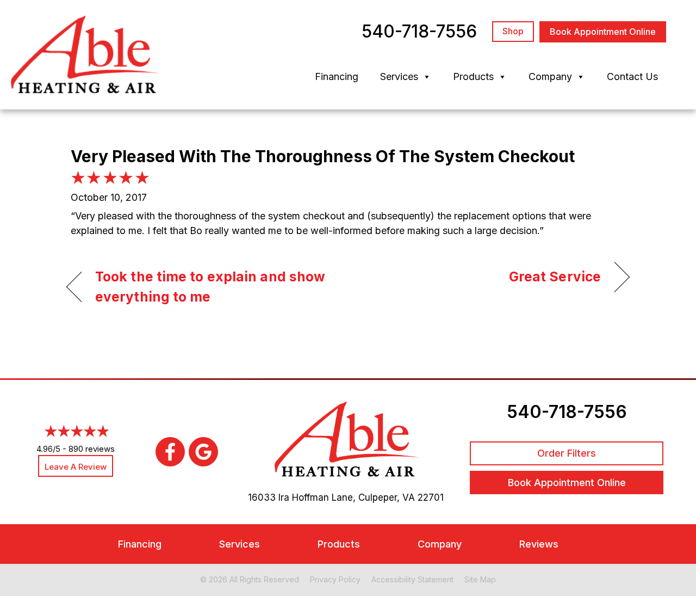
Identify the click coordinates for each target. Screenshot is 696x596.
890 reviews (92, 449)
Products (473, 76)
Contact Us (632, 76)
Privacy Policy (335, 579)
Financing (336, 76)
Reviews (538, 544)
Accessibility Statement (412, 579)
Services (399, 76)
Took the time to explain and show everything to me (210, 286)
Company (550, 76)
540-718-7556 (567, 411)
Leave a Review (76, 467)
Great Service (555, 276)
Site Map (480, 579)
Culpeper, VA (386, 497)
